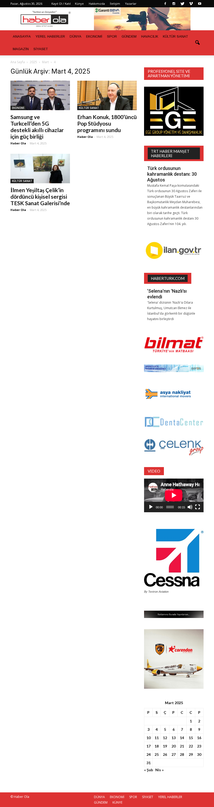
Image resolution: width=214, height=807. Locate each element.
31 (148, 763)
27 (173, 754)
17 (148, 746)
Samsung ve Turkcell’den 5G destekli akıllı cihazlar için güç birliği (37, 127)
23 (199, 746)
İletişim (115, 3)
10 (148, 737)
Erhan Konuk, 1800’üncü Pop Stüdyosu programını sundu (107, 123)
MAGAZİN (21, 49)
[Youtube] (200, 4)
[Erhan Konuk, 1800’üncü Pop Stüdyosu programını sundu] (107, 95)
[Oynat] (150, 507)
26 (165, 754)
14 (182, 737)
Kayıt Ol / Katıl (61, 3)
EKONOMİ (94, 36)
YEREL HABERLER (50, 36)
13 (173, 737)
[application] (174, 495)
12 (165, 737)
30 (199, 754)
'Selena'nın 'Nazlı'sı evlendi (167, 293)
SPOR (112, 36)
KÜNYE (117, 802)
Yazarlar (130, 3)
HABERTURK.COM (168, 278)
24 (148, 754)
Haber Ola (18, 143)
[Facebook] (165, 4)
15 (191, 737)
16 (199, 737)
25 (156, 754)
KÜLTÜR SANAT (175, 36)
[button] (197, 43)
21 (182, 746)
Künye (79, 3)
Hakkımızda (97, 3)
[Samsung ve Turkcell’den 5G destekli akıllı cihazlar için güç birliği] (40, 95)
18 (156, 746)
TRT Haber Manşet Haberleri (170, 153)
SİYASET (40, 49)
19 (165, 746)
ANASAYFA (22, 36)
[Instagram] (174, 4)
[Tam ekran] (197, 507)
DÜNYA (75, 36)
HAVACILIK (149, 36)
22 (191, 746)
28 (182, 754)
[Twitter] (182, 4)
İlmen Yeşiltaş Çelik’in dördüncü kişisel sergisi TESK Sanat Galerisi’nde (40, 196)
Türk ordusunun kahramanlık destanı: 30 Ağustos (172, 174)
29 (191, 754)
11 (156, 737)
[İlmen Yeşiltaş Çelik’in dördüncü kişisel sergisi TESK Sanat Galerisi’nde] (40, 168)
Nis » (159, 770)
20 (173, 746)
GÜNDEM (129, 36)
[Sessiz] (190, 507)
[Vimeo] (191, 4)
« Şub (148, 770)
